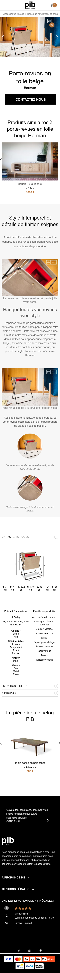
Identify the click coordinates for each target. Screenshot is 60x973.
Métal (44, 637)
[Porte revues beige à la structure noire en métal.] (30, 488)
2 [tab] (32, 52)
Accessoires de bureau (44, 617)
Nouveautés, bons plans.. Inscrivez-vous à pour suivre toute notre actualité (27, 813)
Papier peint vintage (44, 642)
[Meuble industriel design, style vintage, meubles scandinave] (30, 5)
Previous (2, 37)
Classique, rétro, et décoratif (44, 623)
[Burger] (8, 5)
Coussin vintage (44, 628)
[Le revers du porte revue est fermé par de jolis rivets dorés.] (30, 446)
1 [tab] (27, 52)
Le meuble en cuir (44, 633)
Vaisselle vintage (44, 659)
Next (57, 37)
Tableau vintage (44, 646)
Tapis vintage (44, 650)
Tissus (44, 655)
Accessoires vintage (13, 13)
